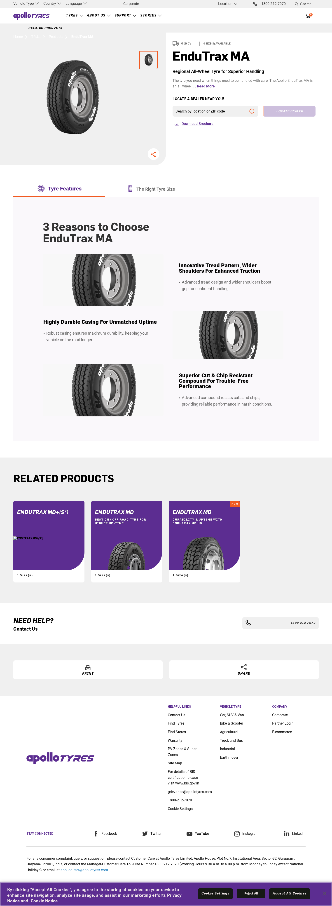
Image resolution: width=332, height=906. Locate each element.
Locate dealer (289, 111)
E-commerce (282, 732)
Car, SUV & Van (232, 715)
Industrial (227, 749)
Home (18, 37)
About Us (96, 15)
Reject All (251, 893)
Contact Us (176, 715)
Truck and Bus (231, 740)
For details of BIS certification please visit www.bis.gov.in (183, 777)
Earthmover (229, 757)
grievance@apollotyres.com (190, 792)
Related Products (45, 27)
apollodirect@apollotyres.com (84, 870)
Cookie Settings (180, 809)
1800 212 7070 (273, 4)
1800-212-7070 (180, 800)
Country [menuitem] (50, 3)
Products (56, 37)
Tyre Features (65, 188)
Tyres (72, 15)
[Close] (325, 894)
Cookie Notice (44, 901)
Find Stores (177, 732)
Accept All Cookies (289, 893)
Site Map (175, 763)
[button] (153, 154)
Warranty (175, 740)
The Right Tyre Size (155, 189)
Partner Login (283, 723)
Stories (148, 15)
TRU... (36, 37)
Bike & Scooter (231, 723)
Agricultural (229, 732)
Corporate (131, 4)
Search (305, 4)
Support (123, 15)
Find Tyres (176, 723)
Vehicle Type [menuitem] (24, 3)
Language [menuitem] (74, 3)
